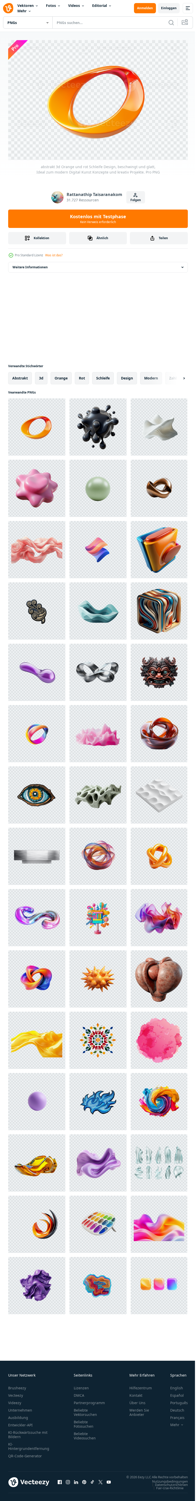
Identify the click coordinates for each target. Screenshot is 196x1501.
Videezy (14, 1400)
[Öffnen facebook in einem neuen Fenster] (60, 1482)
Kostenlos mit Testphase (98, 218)
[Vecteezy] (8, 8)
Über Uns (137, 1400)
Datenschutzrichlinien (167, 1487)
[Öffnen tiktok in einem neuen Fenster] (92, 1482)
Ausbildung (18, 1415)
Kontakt (135, 1392)
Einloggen (169, 8)
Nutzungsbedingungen (166, 1483)
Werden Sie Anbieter (139, 1409)
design (127, 375)
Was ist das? (54, 255)
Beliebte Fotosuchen (83, 1421)
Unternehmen (20, 1407)
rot (82, 375)
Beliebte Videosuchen (85, 1433)
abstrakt (20, 375)
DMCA (79, 1392)
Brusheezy (17, 1385)
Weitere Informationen (30, 264)
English (172, 1385)
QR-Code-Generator (25, 1453)
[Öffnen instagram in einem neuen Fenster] (68, 1482)
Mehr (22, 10)
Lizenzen (81, 1385)
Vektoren (25, 5)
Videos (74, 5)
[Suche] (171, 22)
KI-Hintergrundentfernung (28, 1443)
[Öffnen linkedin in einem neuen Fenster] (76, 1482)
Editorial (99, 5)
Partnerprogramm (89, 1400)
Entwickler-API (20, 1422)
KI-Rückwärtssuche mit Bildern (27, 1432)
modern (151, 375)
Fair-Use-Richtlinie (166, 1490)
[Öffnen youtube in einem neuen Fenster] (109, 1482)
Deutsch (173, 1407)
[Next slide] (176, 376)
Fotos (51, 5)
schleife (103, 375)
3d (41, 375)
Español (173, 1392)
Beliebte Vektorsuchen (85, 1409)
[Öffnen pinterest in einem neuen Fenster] (84, 1482)
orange (61, 375)
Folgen (135, 200)
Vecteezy (15, 1392)
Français (173, 1415)
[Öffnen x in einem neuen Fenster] (101, 1482)
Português (175, 1400)
